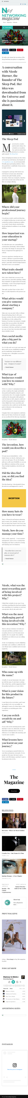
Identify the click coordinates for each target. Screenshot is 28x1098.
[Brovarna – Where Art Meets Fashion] (14, 821)
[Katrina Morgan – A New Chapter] (14, 867)
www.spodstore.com (7, 162)
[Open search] (24, 27)
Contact (14, 769)
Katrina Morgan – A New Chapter (12, 876)
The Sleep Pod (13, 154)
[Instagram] (23, 4)
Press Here (14, 791)
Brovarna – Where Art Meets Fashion (13, 830)
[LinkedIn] (25, 4)
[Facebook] (21, 4)
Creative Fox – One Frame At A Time (13, 853)
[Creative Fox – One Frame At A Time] (14, 844)
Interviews (5, 38)
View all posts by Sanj (18, 903)
